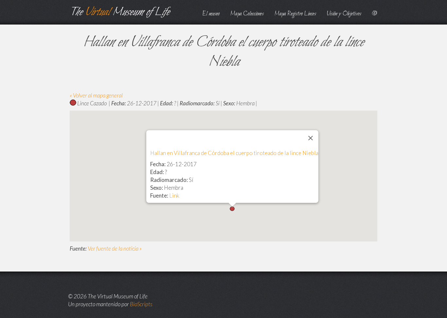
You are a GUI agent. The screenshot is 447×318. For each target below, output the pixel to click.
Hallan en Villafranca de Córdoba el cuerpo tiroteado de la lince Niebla (234, 153)
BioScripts (141, 304)
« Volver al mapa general (96, 95)
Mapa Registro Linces (295, 14)
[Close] (310, 138)
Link (174, 195)
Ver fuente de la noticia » (115, 248)
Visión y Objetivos (344, 14)
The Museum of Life (120, 12)
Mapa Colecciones (247, 14)
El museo (211, 14)
